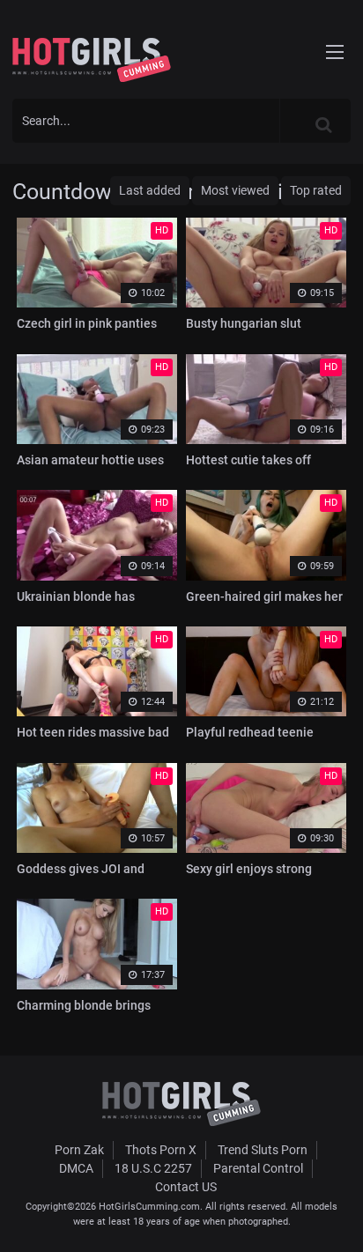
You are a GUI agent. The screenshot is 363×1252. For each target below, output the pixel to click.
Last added (150, 190)
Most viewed (235, 190)
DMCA (76, 1168)
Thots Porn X (160, 1150)
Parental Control (258, 1168)
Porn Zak (79, 1150)
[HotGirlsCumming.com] (91, 60)
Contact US (186, 1187)
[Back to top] (333, 1215)
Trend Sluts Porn (262, 1150)
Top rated (316, 190)
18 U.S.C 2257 (153, 1168)
